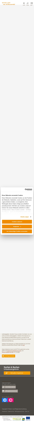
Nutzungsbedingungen (8, 352)
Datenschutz (11, 411)
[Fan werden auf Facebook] (5, 400)
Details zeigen (25, 217)
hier (24, 345)
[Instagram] (10, 400)
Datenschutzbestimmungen (14, 350)
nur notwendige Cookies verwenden (17, 231)
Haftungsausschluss (19, 411)
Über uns (27, 411)
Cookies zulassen (17, 221)
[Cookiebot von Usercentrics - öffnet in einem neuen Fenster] (25, 190)
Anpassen (16, 226)
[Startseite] (8, 2)
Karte (24, 5)
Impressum (4, 411)
